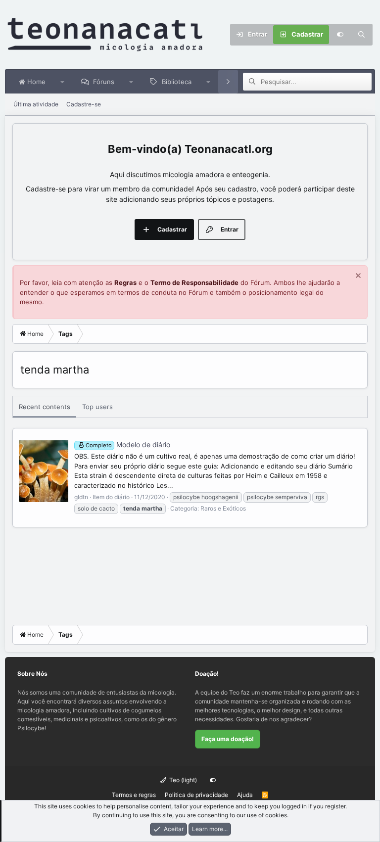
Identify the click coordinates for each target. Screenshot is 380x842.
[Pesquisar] (362, 35)
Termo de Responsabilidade (194, 282)
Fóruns (103, 82)
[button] (62, 82)
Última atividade (35, 104)
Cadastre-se (83, 104)
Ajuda (245, 794)
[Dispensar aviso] (357, 277)
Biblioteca (176, 82)
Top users (97, 407)
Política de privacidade (196, 794)
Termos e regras (134, 794)
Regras (125, 282)
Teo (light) (182, 780)
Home (35, 82)
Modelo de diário (128, 444)
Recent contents (44, 407)
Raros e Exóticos (223, 508)
